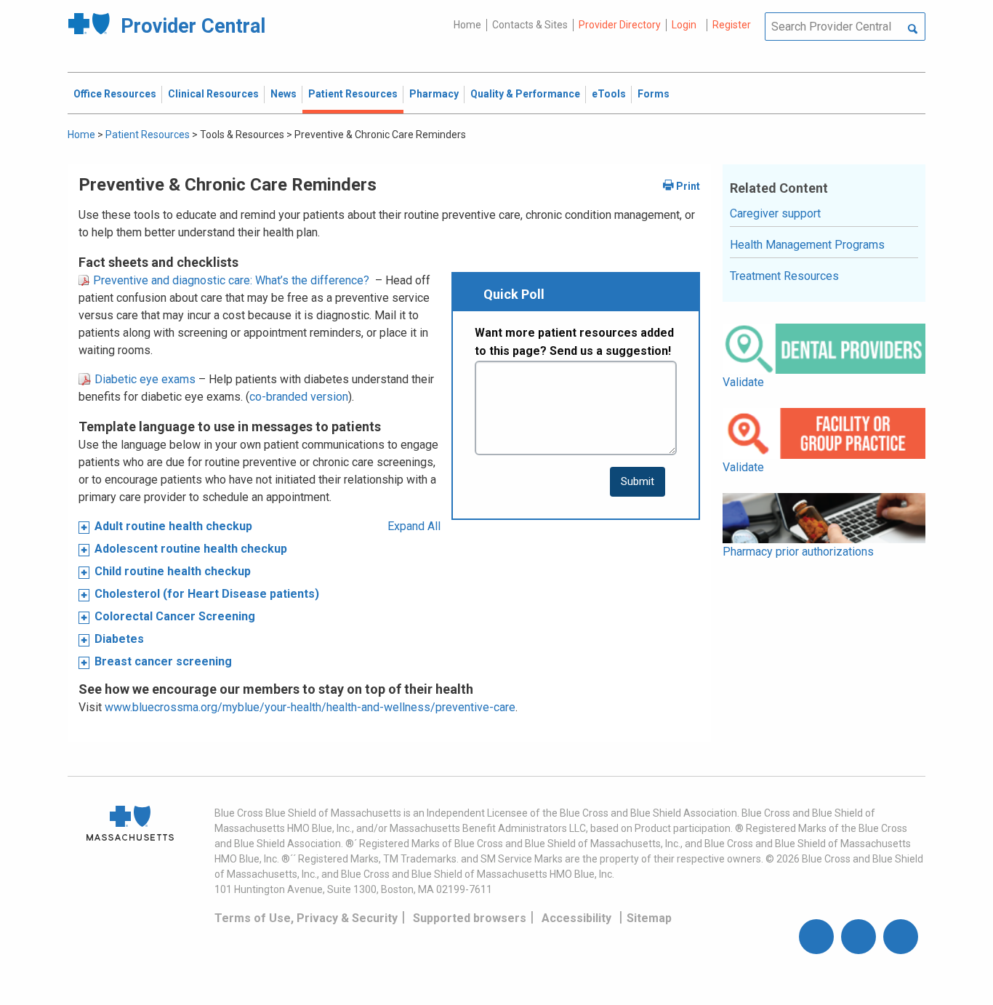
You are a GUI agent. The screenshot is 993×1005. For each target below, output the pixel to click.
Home (467, 25)
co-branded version (298, 397)
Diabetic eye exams (144, 379)
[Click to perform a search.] (912, 29)
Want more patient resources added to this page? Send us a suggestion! (574, 342)
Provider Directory (620, 25)
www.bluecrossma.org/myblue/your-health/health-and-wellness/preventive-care (310, 707)
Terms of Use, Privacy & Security (306, 918)
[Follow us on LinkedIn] (900, 936)
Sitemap (649, 918)
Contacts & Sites (530, 25)
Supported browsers (469, 918)
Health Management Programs (807, 245)
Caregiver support (775, 213)
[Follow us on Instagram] (858, 936)
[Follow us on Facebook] (816, 936)
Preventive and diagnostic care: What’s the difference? (229, 280)
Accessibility (576, 918)
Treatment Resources (784, 276)
